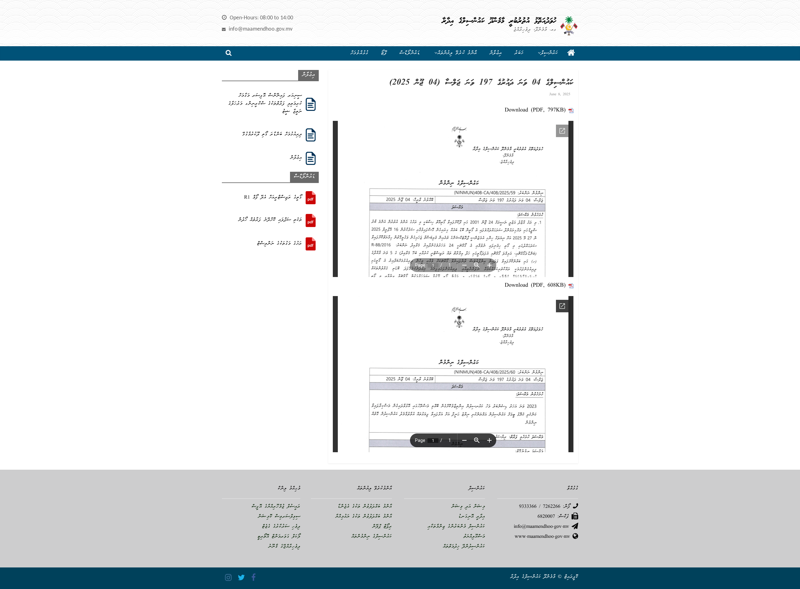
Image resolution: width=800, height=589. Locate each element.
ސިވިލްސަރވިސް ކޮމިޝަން (279, 517)
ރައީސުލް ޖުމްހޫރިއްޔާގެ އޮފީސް (276, 507)
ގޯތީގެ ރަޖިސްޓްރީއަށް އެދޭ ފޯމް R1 (273, 197)
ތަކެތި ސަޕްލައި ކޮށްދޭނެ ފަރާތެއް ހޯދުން (270, 220)
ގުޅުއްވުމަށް (359, 53)
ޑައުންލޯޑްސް (409, 53)
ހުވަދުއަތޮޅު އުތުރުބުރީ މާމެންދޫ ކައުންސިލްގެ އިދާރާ (499, 21)
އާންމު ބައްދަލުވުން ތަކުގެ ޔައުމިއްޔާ (363, 517)
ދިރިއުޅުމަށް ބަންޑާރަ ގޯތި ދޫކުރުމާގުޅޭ (272, 134)
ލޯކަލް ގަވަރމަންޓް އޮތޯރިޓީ (279, 537)
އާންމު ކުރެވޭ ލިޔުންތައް (457, 53)
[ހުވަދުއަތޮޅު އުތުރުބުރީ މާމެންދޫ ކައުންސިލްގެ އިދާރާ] (571, 53)
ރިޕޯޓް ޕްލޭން (382, 527)
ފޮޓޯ (384, 53)
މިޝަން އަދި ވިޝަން (468, 507)
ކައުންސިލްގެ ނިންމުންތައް (371, 537)
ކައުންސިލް (549, 53)
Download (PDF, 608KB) (535, 285)
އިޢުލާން (495, 53)
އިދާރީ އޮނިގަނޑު (471, 517)
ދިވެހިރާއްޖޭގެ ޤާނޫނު (284, 547)
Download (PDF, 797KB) (535, 110)
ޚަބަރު (518, 53)
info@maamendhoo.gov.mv (260, 29)
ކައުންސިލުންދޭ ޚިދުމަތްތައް (464, 547)
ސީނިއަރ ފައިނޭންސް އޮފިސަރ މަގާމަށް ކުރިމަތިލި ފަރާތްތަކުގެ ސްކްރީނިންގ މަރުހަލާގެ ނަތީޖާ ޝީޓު (265, 104)
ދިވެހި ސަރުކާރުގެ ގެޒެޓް (281, 527)
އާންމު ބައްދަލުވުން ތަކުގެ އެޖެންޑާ (365, 507)
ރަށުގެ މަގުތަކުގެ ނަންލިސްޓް (279, 244)
